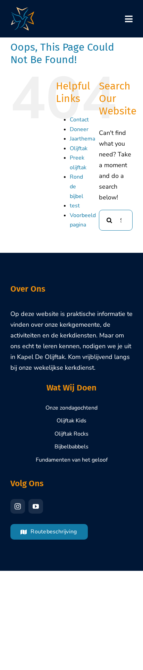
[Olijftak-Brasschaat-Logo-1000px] (22, 10)
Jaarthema (82, 139)
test (75, 205)
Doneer (79, 129)
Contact (79, 119)
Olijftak (78, 148)
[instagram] (17, 506)
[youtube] (35, 506)
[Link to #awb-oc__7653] (129, 19)
